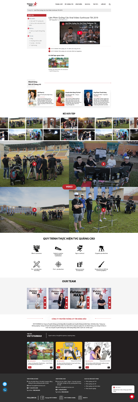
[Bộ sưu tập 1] (69, 122)
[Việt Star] (32, 4)
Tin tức (95, 4)
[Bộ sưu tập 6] (17, 134)
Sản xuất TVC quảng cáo (37, 21)
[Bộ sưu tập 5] (17, 123)
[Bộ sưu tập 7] (34, 123)
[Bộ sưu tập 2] (69, 134)
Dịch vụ (87, 4)
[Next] (108, 352)
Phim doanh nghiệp (91, 388)
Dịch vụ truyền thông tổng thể (37, 32)
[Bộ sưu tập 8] (34, 134)
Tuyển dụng (33, 45)
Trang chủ (59, 4)
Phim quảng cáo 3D (91, 383)
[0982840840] (5, 390)
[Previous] (29, 352)
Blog (31, 38)
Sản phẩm (78, 4)
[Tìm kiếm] (109, 4)
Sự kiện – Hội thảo (35, 43)
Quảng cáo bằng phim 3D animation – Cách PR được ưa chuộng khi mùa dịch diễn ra (40, 364)
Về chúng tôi (69, 4)
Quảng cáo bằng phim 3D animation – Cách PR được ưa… (58, 70)
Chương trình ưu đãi (36, 41)
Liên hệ (103, 4)
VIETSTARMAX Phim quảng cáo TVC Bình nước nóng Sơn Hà (65, 48)
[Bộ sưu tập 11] (51, 134)
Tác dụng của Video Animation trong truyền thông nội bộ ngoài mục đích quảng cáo (68, 364)
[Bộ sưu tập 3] (86, 123)
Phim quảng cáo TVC (91, 381)
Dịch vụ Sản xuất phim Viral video (37, 24)
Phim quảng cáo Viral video (93, 386)
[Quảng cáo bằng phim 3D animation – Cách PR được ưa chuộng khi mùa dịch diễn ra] (58, 63)
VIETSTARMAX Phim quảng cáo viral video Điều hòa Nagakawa (66, 51)
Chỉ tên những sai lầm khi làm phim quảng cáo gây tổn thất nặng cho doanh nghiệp (97, 364)
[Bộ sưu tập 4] (86, 134)
